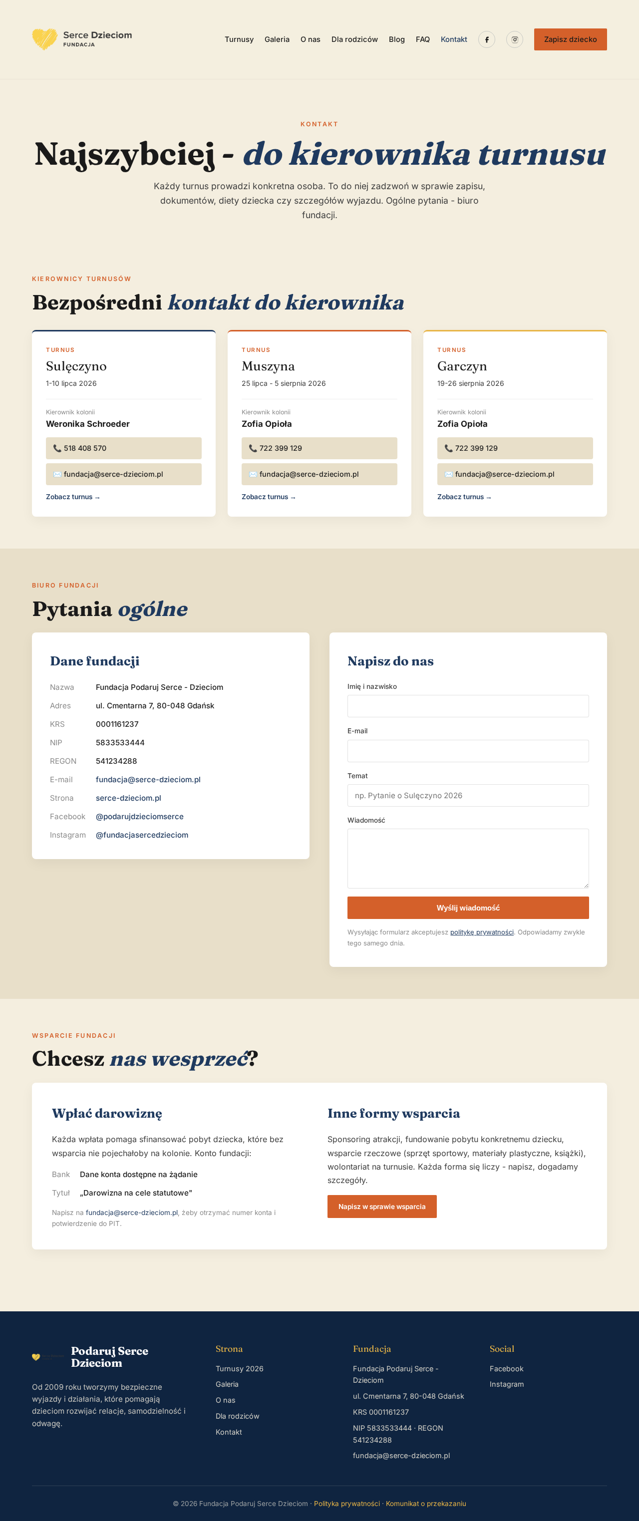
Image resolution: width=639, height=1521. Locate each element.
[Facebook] (486, 39)
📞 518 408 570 (79, 448)
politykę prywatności (482, 932)
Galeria (277, 39)
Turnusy (239, 39)
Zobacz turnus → (73, 497)
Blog (397, 39)
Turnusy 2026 (240, 1368)
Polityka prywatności (347, 1504)
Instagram (507, 1384)
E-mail (357, 731)
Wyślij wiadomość (468, 908)
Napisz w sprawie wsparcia (382, 1207)
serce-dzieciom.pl (128, 798)
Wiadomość (366, 820)
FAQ (423, 39)
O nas (310, 39)
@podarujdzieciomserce (140, 816)
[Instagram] (514, 39)
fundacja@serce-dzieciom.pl (148, 779)
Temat (357, 776)
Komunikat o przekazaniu (426, 1504)
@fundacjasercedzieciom (142, 835)
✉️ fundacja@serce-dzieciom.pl (108, 474)
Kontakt (454, 39)
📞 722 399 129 (275, 448)
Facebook (507, 1368)
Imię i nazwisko (372, 686)
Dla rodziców (354, 39)
